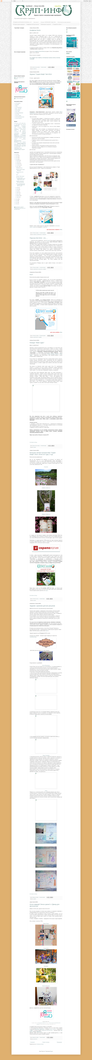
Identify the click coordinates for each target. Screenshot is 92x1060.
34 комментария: (44, 445)
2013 (16, 199)
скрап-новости (21, 143)
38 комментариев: (42, 335)
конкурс (34, 447)
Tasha (46, 790)
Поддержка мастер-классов (33, 24)
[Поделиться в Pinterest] (53, 67)
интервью (23, 125)
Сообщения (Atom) (40, 1044)
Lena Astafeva (17, 103)
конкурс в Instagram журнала (20, 128)
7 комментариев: (44, 67)
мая (17, 190)
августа (17, 166)
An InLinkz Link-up (33, 442)
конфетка (35, 68)
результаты (40, 269)
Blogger (51, 1051)
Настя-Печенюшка (46, 665)
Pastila (48, 240)
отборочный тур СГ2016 (20, 135)
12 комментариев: (42, 232)
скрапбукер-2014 (18, 148)
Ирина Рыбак (46, 923)
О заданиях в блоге (57, 24)
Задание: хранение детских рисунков (42, 606)
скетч (15, 143)
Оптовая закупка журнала (19, 24)
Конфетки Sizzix (35, 30)
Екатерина (46, 966)
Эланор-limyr (46, 948)
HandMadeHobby (33, 636)
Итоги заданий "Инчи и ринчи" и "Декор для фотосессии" (20, 184)
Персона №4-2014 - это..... (39, 238)
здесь (61, 229)
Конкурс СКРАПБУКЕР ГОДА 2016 (48, 22)
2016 (16, 155)
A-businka (46, 466)
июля (17, 187)
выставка (18, 124)
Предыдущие (59, 1042)
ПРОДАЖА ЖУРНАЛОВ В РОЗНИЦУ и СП (22, 22)
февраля (18, 195)
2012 (16, 200)
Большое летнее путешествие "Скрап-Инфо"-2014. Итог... (20, 178)
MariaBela (17, 104)
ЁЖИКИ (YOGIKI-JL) (46, 487)
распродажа (24, 139)
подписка (21, 137)
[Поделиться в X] (51, 67)
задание (16, 125)
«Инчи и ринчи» (53, 1029)
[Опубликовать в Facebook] (52, 67)
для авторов (23, 124)
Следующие (32, 1042)
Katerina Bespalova (46, 985)
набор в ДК (17, 130)
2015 (16, 157)
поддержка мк (17, 137)
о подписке (44, 227)
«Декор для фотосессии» (47, 1030)
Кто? (31, 274)
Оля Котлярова (18, 115)
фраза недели (21, 149)
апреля (17, 192)
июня (17, 189)
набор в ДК (17, 123)
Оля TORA (17, 114)
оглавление (44, 234)
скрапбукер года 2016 (21, 145)
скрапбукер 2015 (17, 144)
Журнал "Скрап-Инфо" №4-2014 (41, 74)
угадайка (44, 269)
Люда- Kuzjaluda (46, 755)
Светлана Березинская (19, 116)
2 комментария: (42, 598)
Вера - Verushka (18, 108)
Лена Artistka (17, 110)
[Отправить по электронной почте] (48, 67)
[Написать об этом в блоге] (50, 67)
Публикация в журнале (46, 24)
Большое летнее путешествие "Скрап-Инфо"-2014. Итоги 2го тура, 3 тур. (43, 453)
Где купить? (36, 22)
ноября (17, 161)
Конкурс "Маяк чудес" (37, 343)
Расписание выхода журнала (64, 22)
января (17, 197)
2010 (16, 203)
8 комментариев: (42, 897)
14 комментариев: (42, 267)
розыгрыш (16, 142)
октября (18, 163)
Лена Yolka (17, 111)
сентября (18, 165)
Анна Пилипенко (18, 107)
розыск (20, 142)
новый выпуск (39, 234)
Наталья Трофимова (19, 112)
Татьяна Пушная (18, 118)
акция (22, 123)
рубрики (24, 142)
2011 (16, 202)
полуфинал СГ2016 (18, 138)
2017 (16, 154)
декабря (18, 160)
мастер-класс (23, 129)
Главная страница (45, 1042)
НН (20, 131)
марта (17, 194)
